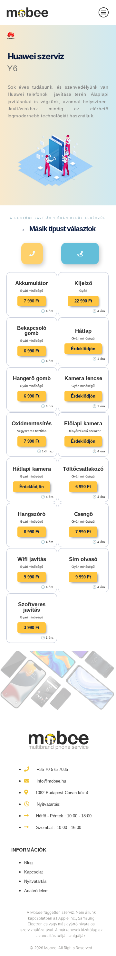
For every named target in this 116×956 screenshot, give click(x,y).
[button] (31, 301)
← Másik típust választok (58, 229)
